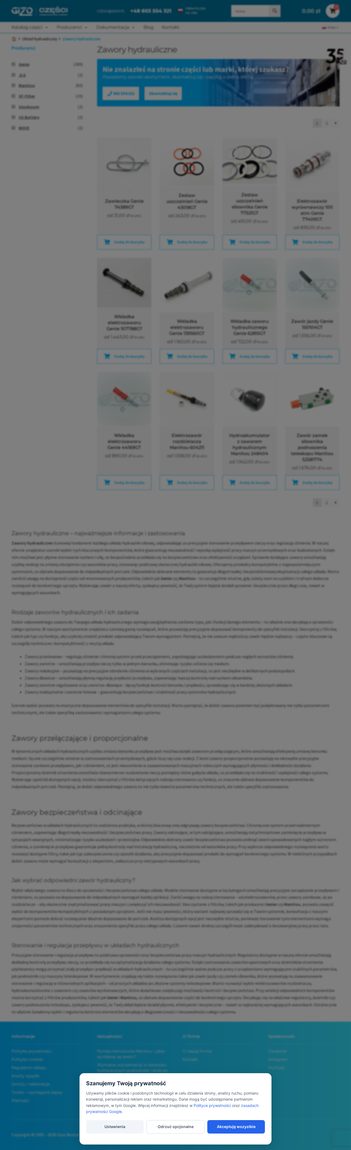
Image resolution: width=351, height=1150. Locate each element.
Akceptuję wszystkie (236, 1126)
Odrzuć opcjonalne (176, 1126)
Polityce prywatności (212, 1105)
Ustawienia (114, 1126)
